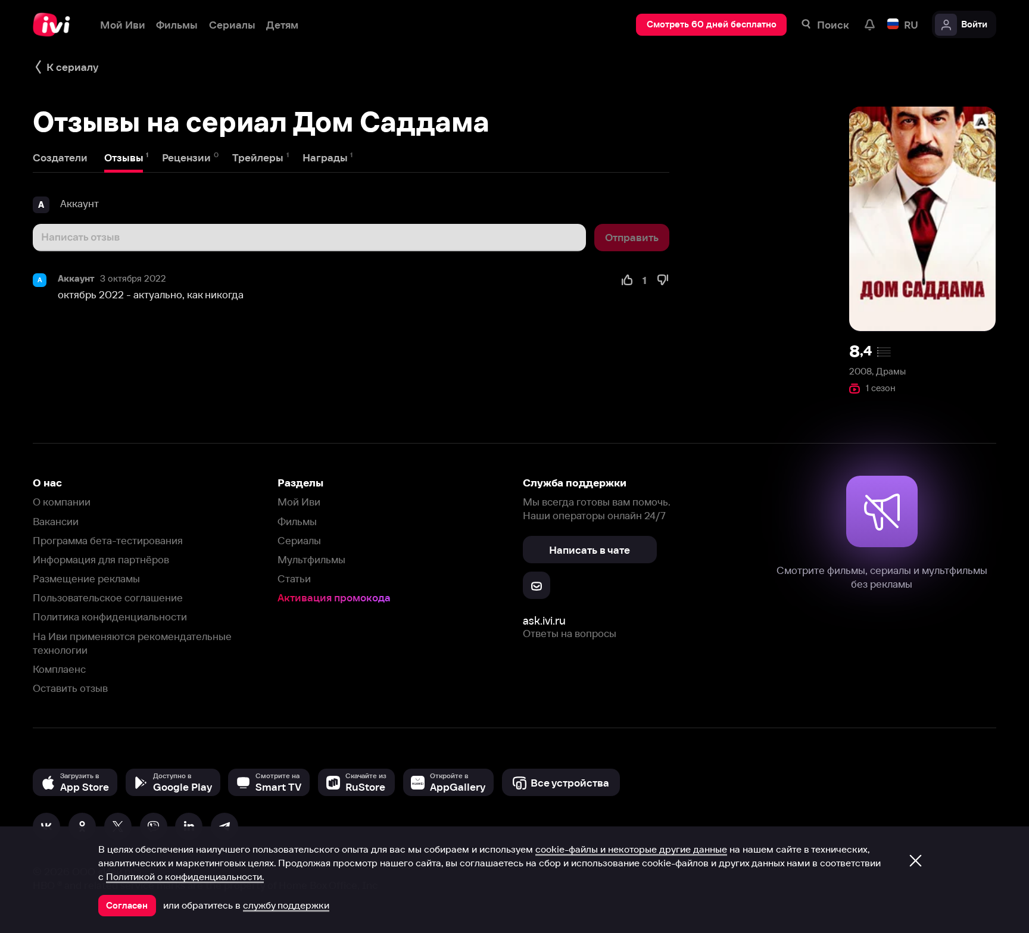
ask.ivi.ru (544, 620)
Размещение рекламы (86, 578)
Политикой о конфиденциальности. (185, 876)
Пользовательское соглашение (108, 597)
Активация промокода (334, 597)
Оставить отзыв (70, 688)
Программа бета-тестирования (108, 540)
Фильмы (297, 521)
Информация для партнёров (101, 559)
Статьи (294, 578)
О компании (62, 501)
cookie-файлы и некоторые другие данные (631, 849)
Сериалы (299, 540)
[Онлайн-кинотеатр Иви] (55, 24)
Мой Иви (298, 501)
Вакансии (56, 521)
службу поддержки (286, 905)
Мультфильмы (311, 559)
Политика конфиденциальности (110, 616)
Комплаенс (59, 669)
